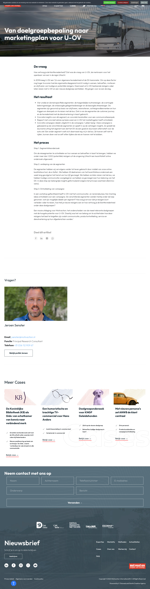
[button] (136, 5)
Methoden (122, 542)
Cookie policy (38, 579)
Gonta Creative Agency (137, 583)
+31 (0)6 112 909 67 (23, 345)
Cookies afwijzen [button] (123, 2)
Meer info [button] (144, 2)
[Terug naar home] (12, 5)
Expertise (100, 542)
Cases (98, 549)
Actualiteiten (134, 542)
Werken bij (122, 549)
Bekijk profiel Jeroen (18, 353)
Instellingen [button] (134, 2)
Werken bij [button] (91, 5)
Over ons (110, 549)
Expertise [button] (58, 5)
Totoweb (123, 583)
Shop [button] (44, 5)
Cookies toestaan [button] (109, 2)
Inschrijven (13, 556)
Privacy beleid (9, 579)
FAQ (98, 556)
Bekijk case (11, 455)
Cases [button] (73, 5)
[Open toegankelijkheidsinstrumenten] (13, 583)
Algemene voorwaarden (24, 579)
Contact (132, 549)
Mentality (111, 542)
